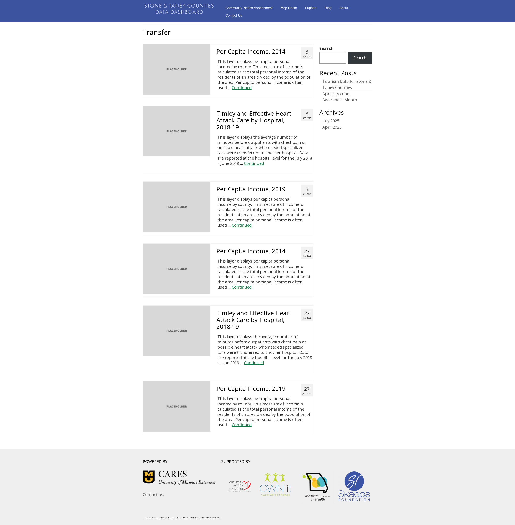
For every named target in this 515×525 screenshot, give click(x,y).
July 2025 (330, 121)
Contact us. (153, 494)
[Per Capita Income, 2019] (176, 206)
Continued (242, 87)
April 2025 (331, 127)
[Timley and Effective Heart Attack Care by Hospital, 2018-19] (176, 131)
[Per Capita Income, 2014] (176, 69)
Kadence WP (215, 517)
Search (326, 48)
